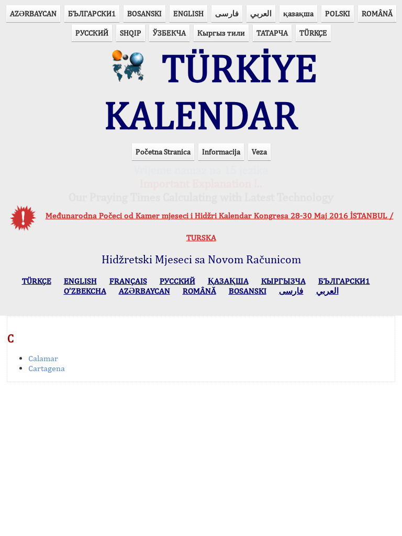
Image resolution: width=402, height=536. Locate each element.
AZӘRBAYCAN (33, 13)
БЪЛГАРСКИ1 (92, 13)
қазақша (298, 13)
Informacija (221, 151)
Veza (259, 151)
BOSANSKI (144, 13)
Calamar (43, 358)
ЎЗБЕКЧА (169, 32)
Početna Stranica (163, 151)
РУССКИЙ (91, 32)
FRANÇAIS (128, 281)
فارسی (227, 13)
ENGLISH (188, 13)
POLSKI (337, 13)
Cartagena (46, 368)
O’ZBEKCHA (85, 291)
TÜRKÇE (313, 32)
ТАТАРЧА (272, 32)
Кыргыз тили (221, 32)
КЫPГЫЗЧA (283, 281)
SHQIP (130, 32)
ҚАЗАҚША (228, 281)
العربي (261, 13)
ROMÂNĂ (377, 13)
